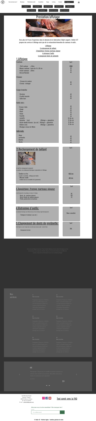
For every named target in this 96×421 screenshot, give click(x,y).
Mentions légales (45, 419)
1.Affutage (48, 46)
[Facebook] (46, 398)
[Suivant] (76, 374)
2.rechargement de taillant (48, 48)
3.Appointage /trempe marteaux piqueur (48, 51)
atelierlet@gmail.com (28, 402)
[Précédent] (19, 374)
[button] (79, 2)
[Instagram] (43, 398)
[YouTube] (50, 398)
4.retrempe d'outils (48, 53)
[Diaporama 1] (46, 385)
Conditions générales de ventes (56, 419)
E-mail (32, 409)
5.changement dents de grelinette (48, 56)
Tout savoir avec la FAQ (67, 398)
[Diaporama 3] (49, 385)
